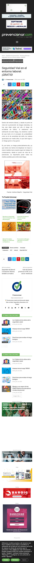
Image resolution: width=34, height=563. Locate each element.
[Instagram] (8, 307)
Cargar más (16, 396)
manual (16, 250)
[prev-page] (3, 346)
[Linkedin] (27, 84)
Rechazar (15, 560)
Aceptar (6, 560)
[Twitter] (14, 84)
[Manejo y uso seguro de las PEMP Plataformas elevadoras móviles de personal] (6, 389)
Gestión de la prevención (12, 55)
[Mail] (15, 307)
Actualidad (4, 324)
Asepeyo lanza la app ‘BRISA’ (21, 329)
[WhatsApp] (23, 84)
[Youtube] (28, 307)
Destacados (5, 250)
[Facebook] (10, 84)
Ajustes (24, 560)
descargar (22, 247)
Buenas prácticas (24, 55)
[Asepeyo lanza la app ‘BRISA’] (6, 331)
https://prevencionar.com (17, 298)
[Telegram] (22, 307)
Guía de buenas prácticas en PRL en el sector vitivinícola (25, 271)
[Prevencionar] (3, 80)
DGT (11, 250)
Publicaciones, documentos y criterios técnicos (12, 62)
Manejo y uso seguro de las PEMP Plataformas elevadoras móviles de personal (21, 388)
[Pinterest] (18, 84)
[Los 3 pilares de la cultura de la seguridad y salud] (6, 322)
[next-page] (6, 346)
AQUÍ (14, 549)
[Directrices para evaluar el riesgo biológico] (6, 340)
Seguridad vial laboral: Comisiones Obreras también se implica (8, 271)
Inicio (3, 55)
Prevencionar (9, 79)
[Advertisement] (17, 432)
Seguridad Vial (23, 250)
